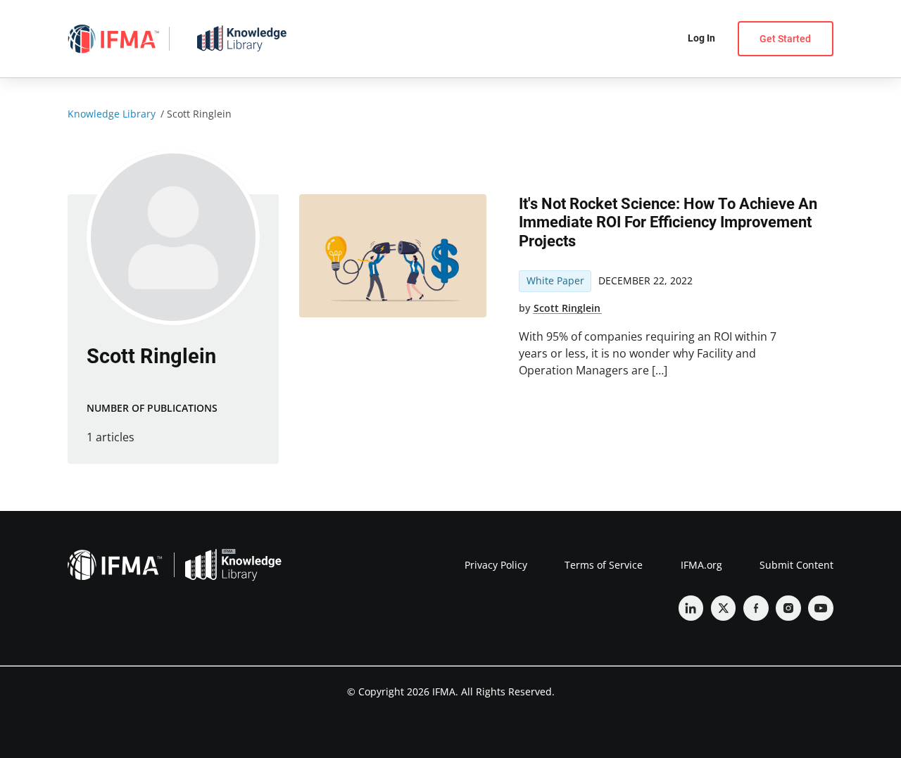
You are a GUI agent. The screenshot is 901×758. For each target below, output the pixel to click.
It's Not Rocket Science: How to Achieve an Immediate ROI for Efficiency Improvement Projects (668, 222)
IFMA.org (701, 564)
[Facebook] (756, 608)
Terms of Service (604, 564)
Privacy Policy (496, 564)
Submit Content (796, 564)
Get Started (785, 38)
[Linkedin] (691, 608)
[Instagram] (788, 608)
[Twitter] (723, 608)
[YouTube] (820, 608)
